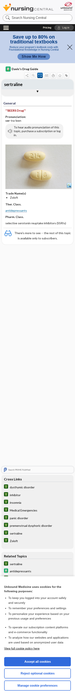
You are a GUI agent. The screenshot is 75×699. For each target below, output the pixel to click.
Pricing (47, 27)
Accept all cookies (37, 661)
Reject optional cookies (38, 673)
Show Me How (34, 56)
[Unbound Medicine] (66, 6)
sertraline (13, 84)
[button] (64, 27)
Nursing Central (28, 7)
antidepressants (16, 210)
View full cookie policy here (22, 648)
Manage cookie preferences (38, 685)
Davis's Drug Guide (25, 69)
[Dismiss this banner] (69, 47)
